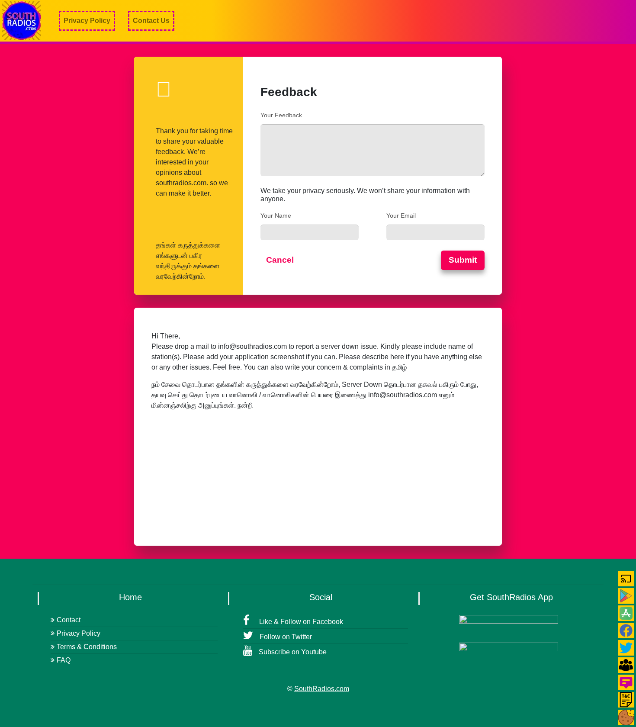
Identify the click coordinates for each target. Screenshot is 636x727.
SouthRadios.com (321, 688)
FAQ (64, 660)
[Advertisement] (478, 20)
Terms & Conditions (87, 646)
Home (130, 597)
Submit (463, 259)
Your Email (401, 215)
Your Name (275, 215)
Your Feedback (281, 115)
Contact (68, 620)
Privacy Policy (87, 20)
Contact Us (151, 20)
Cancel (280, 259)
